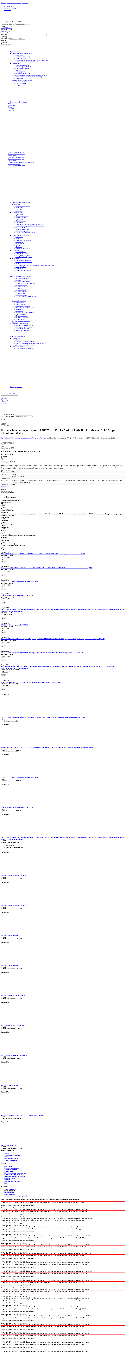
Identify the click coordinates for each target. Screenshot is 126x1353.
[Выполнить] (32, 416)
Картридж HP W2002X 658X (10, 935)
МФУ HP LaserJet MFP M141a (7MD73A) (14, 1055)
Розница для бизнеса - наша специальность (14, 3)
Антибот (3, 40)
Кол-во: (3, 458)
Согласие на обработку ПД (13, 1174)
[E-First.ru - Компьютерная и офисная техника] (11, 20)
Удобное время (5, 38)
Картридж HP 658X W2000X (10, 1085)
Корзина (3, 401)
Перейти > (4, 487)
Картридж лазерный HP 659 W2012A (13, 995)
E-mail (3, 420)
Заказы (6, 1157)
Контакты (7, 10)
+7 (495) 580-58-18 (6, 28)
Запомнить (6, 425)
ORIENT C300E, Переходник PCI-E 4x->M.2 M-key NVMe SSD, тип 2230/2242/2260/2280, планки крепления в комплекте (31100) (43, 554)
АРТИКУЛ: (4, 443)
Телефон (3, 36)
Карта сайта (8, 1171)
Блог (6, 1183)
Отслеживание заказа (7, 416)
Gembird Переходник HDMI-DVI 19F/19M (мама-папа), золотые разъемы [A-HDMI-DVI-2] (31, 682)
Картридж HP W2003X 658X (10, 965)
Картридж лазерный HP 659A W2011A (13, 905)
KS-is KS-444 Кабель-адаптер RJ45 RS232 (14, 625)
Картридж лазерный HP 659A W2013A (13, 875)
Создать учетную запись (12, 1155)
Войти (6, 1153)
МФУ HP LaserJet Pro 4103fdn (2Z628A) (14, 1025)
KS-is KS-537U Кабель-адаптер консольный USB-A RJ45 (19, 581)
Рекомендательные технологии (14, 1176)
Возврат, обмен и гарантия (13, 1181)
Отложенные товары (11, 1158)
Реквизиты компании (11, 1168)
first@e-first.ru (9, 1192)
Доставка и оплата (10, 8)
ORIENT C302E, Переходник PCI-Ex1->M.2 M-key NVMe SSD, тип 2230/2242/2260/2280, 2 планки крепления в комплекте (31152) (43, 653)
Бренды (7, 1179)
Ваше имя (4, 34)
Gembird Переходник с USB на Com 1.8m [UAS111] (17, 595)
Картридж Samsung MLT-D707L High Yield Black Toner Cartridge (22, 1115)
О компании (8, 6)
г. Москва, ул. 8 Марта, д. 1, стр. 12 (15, 1196)
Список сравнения (10, 1160)
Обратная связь (5, 31)
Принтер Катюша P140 (8, 1145)
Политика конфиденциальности (15, 1173)
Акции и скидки (9, 1178)
